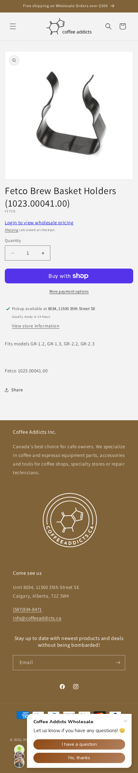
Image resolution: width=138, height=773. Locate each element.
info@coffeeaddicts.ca (37, 618)
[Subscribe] (118, 662)
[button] (13, 26)
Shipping (11, 230)
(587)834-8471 (27, 609)
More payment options (69, 291)
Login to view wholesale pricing (39, 222)
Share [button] (17, 390)
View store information (35, 326)
